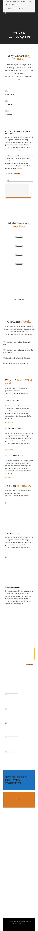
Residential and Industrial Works (15, 861)
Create (8, 104)
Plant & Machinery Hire (12, 866)
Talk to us (17, 173)
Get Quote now (19, 299)
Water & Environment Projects (14, 870)
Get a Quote (29, 664)
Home (10, 38)
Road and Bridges (10, 857)
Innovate (9, 94)
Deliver (8, 114)
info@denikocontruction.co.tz (19, 902)
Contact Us (8, 173)
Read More (9, 422)
